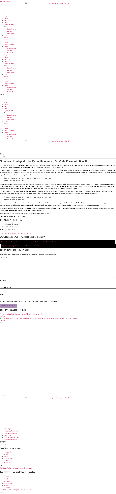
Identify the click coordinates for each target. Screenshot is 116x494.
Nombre (3, 280)
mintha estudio (7, 445)
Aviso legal (7, 429)
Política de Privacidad (11, 431)
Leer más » (4, 316)
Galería (9, 31)
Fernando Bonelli (10, 233)
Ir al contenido (5, 1)
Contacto (10, 33)
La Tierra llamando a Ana (25, 233)
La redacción (11, 29)
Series (6, 22)
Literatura (7, 20)
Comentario (4, 257)
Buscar (2, 94)
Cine (5, 16)
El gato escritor (9, 25)
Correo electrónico (6, 287)
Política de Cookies (10, 433)
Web (1, 294)
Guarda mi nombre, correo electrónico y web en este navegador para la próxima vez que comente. (29, 301)
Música (6, 18)
